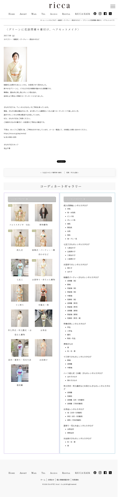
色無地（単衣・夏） (74, 318)
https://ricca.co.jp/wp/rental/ (15, 133)
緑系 (69, 224)
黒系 (69, 235)
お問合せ (51, 480)
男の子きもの (72, 380)
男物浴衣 (70, 433)
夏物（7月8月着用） (74, 420)
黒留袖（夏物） (73, 314)
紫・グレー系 (72, 239)
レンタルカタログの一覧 (76, 199)
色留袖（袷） (72, 288)
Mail (34, 14)
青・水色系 (71, 212)
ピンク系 (70, 216)
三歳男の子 (71, 259)
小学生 (69, 331)
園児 (69, 334)
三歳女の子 (71, 255)
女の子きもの (72, 376)
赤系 (69, 209)
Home (11, 14)
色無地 (69, 396)
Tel (43, 14)
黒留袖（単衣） (73, 307)
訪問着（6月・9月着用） (76, 400)
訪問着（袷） (72, 281)
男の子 (69, 268)
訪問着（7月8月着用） (75, 403)
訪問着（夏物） (73, 310)
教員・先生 (71, 338)
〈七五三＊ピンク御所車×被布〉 (52, 172)
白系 (69, 231)
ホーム (42, 480)
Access (53, 14)
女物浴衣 (70, 429)
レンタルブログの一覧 (20, 199)
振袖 (69, 284)
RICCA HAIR (82, 14)
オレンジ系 (71, 220)
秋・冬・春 (71, 351)
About (23, 14)
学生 (69, 327)
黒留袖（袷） (72, 292)
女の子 (69, 271)
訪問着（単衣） (73, 303)
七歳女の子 (71, 248)
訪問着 (69, 364)
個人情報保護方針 (63, 480)
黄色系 (69, 227)
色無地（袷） (72, 299)
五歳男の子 (71, 251)
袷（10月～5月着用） (75, 412)
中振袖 (69, 296)
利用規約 (75, 480)
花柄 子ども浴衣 (72, 172)
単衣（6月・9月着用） (75, 416)
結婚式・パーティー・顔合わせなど (26, 39)
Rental (66, 14)
